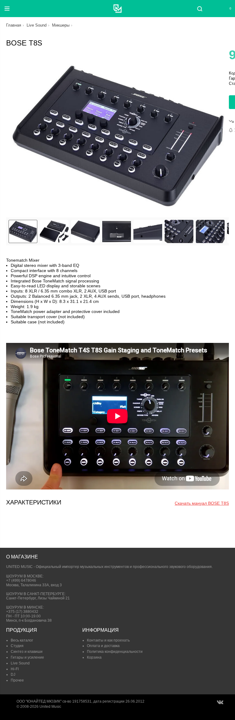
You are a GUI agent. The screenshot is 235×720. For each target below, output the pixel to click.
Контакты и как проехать (108, 640)
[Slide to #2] (85, 231)
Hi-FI (15, 669)
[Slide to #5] (179, 231)
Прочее (17, 680)
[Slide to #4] (147, 231)
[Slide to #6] (210, 231)
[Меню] (7, 8)
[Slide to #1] (23, 231)
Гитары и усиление (27, 657)
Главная (13, 25)
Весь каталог (22, 640)
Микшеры (60, 25)
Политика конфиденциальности (115, 651)
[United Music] (118, 8)
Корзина (94, 657)
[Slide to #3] (116, 231)
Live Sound (37, 25)
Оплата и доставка (103, 646)
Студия (17, 646)
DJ (13, 674)
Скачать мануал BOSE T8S (202, 503)
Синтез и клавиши (27, 651)
